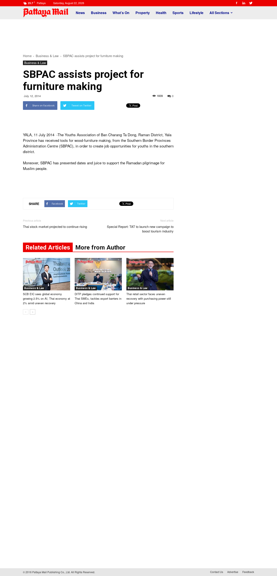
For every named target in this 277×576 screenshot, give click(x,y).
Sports (178, 12)
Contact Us (216, 572)
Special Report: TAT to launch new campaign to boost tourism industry (140, 228)
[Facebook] (236, 3)
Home (27, 55)
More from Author (100, 247)
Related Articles (48, 247)
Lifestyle (196, 12)
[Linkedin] (243, 3)
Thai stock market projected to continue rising (55, 226)
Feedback (248, 572)
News (80, 12)
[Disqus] (98, 384)
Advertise (232, 572)
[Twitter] (251, 3)
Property (142, 12)
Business (98, 12)
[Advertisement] (138, 34)
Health (161, 12)
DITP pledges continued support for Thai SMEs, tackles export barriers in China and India (98, 298)
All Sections (219, 12)
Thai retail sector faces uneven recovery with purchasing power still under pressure (148, 298)
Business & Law (35, 63)
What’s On (121, 12)
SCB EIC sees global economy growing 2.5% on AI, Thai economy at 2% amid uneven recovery (46, 298)
